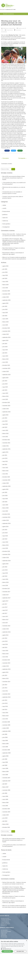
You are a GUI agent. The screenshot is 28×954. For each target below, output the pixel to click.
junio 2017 (4, 607)
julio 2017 (4, 604)
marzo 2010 (5, 712)
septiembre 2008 (6, 753)
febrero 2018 (5, 582)
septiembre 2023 (6, 374)
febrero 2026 (5, 284)
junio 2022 (4, 421)
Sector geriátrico (6, 223)
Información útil (4, 925)
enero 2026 (5, 287)
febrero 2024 (5, 359)
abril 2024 (4, 352)
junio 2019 (4, 532)
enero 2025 (5, 325)
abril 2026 (4, 278)
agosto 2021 (5, 452)
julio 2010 (4, 700)
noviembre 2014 (6, 681)
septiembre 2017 (6, 597)
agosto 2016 (5, 635)
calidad (4, 205)
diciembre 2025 (6, 290)
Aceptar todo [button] (7, 951)
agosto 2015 (5, 672)
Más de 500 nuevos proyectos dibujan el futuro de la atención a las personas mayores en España (13, 178)
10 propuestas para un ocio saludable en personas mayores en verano (12, 192)
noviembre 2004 (6, 811)
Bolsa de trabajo (21, 16)
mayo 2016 (5, 644)
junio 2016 (4, 641)
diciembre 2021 (6, 439)
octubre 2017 (5, 594)
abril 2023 (4, 390)
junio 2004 (4, 818)
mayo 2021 (5, 461)
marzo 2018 (5, 579)
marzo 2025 (5, 318)
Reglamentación (4, 932)
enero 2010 (5, 718)
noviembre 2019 (6, 517)
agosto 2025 (5, 303)
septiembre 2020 (6, 486)
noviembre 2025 (6, 294)
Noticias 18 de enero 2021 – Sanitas (11, 234)
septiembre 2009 (6, 731)
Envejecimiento (9, 30)
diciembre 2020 (6, 477)
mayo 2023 (5, 387)
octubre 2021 (5, 445)
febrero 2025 (5, 321)
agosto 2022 (5, 414)
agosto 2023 (5, 377)
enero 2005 (5, 805)
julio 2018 (4, 566)
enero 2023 (5, 399)
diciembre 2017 (6, 588)
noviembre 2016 (6, 625)
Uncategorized (5, 227)
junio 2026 (4, 272)
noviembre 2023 (6, 368)
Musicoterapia (5, 252)
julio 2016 (4, 638)
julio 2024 (4, 343)
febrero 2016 (5, 653)
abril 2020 (4, 501)
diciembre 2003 (6, 827)
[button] (14, 949)
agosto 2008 (5, 756)
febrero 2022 (5, 433)
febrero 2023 (5, 396)
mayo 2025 (5, 312)
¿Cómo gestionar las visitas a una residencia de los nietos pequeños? (14, 183)
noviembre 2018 (6, 554)
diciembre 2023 (6, 365)
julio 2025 (4, 306)
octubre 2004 (5, 815)
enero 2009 (5, 746)
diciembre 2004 (6, 808)
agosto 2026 (5, 266)
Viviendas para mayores (5, 923)
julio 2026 (4, 269)
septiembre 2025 (6, 300)
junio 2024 (4, 346)
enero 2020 (5, 511)
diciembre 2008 (6, 749)
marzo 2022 (5, 430)
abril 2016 (4, 647)
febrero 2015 (5, 678)
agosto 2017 (5, 601)
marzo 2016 (5, 650)
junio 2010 (4, 703)
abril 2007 (4, 784)
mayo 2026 (5, 275)
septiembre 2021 (6, 449)
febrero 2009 (5, 743)
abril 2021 (4, 464)
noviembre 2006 (6, 790)
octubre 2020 (5, 483)
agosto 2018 (5, 563)
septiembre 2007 (6, 780)
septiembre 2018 (6, 560)
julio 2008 (4, 759)
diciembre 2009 (6, 721)
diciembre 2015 (6, 659)
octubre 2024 (5, 334)
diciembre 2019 (6, 514)
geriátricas (4, 214)
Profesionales (3, 934)
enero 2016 (5, 656)
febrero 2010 (5, 715)
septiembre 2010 (6, 697)
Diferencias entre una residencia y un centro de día (13, 188)
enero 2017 (5, 622)
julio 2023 (4, 380)
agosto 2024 (5, 340)
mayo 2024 (5, 349)
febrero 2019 (5, 545)
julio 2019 (4, 529)
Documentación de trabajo (6, 931)
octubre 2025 (5, 297)
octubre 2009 (5, 728)
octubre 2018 (5, 557)
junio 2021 (4, 458)
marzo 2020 (5, 504)
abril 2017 (4, 613)
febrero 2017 (5, 619)
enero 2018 (5, 585)
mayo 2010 (5, 706)
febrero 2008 (5, 771)
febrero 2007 (5, 787)
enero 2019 (5, 548)
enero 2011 (5, 690)
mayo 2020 (5, 498)
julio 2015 (4, 675)
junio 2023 (4, 383)
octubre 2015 (5, 666)
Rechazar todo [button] (20, 951)
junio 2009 (4, 737)
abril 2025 (4, 315)
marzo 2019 (5, 542)
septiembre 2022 (6, 411)
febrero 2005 (5, 802)
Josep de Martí (12, 28)
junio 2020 (4, 495)
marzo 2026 (5, 281)
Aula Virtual (5, 18)
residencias (5, 220)
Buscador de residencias (8, 13)
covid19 (4, 208)
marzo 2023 (5, 393)
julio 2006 (4, 793)
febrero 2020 (5, 508)
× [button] (26, 940)
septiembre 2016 (6, 632)
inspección (5, 217)
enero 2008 (5, 774)
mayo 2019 (5, 535)
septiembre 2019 (6, 523)
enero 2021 (5, 473)
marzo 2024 (5, 356)
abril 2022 (4, 427)
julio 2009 (4, 734)
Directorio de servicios (5, 918)
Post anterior (5, 158)
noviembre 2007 (6, 777)
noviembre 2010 (6, 694)
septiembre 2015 (6, 669)
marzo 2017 (5, 616)
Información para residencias (9, 16)
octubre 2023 (5, 371)
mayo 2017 (5, 610)
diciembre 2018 (6, 551)
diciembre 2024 (6, 328)
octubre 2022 (5, 408)
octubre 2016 (5, 628)
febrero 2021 (5, 470)
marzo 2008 (5, 768)
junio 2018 (4, 570)
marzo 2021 (5, 467)
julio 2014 (4, 684)
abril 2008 (4, 765)
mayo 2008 (5, 762)
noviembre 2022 (6, 405)
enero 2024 (5, 362)
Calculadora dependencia (6, 919)
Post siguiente (22, 158)
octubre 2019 (5, 520)
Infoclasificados (4, 935)
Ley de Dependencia (5, 921)
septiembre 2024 (6, 337)
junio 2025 (4, 309)
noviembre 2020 (6, 480)
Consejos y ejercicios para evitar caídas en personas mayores (12, 197)
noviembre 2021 (6, 442)
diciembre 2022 (6, 402)
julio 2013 (4, 687)
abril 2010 (4, 709)
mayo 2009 (5, 740)
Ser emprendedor (4, 930)
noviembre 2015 (6, 663)
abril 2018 (4, 576)
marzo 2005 (5, 799)
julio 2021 (4, 455)
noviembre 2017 (6, 591)
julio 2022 (4, 418)
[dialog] (14, 946)
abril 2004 (4, 821)
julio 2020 (4, 492)
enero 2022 (5, 436)
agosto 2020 (5, 489)
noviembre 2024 (6, 331)
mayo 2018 (5, 573)
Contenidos (12, 18)
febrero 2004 (5, 824)
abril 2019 (4, 539)
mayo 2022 (5, 424)
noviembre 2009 (6, 725)
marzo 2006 (5, 796)
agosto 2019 (5, 526)
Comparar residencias (5, 922)
